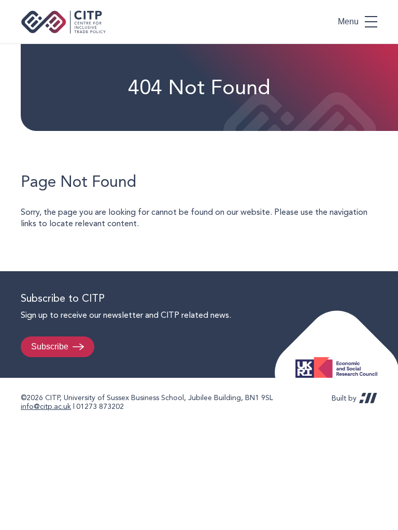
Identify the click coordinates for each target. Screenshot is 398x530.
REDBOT (368, 398)
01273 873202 (100, 406)
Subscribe (49, 346)
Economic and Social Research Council (339, 359)
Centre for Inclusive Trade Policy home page (63, 22)
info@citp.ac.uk (46, 406)
